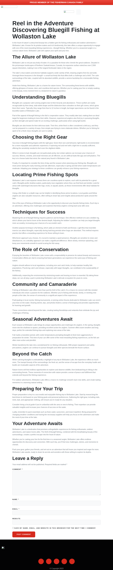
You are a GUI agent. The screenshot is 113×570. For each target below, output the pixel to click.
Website (16, 518)
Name (15, 499)
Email (15, 509)
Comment (17, 469)
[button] (78, 12)
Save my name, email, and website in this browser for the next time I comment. (55, 528)
